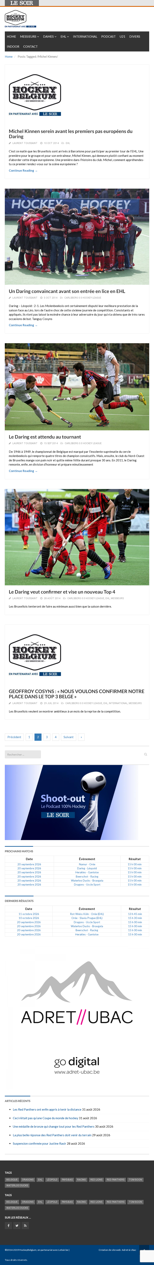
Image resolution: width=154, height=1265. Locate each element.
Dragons (27, 1179)
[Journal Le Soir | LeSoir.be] (22, 3)
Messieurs (28, 36)
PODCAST (108, 36)
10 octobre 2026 (29, 918)
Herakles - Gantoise (87, 872)
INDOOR (13, 46)
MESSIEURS (117, 598)
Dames (48, 36)
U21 (122, 36)
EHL (63, 36)
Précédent (14, 737)
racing (81, 1179)
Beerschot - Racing (87, 876)
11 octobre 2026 (29, 914)
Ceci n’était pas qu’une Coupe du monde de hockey (45, 1118)
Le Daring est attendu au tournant (45, 437)
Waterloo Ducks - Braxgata (87, 880)
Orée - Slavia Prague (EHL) (86, 918)
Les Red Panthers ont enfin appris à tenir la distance (47, 1109)
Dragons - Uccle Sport (87, 884)
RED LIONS (96, 1179)
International (85, 36)
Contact (30, 46)
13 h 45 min (135, 914)
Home (11, 36)
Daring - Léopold (87, 868)
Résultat (135, 859)
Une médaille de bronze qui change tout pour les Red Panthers (53, 1126)
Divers (134, 36)
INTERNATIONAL (118, 703)
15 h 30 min (135, 918)
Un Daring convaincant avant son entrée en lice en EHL (67, 291)
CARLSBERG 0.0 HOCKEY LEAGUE (82, 297)
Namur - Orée (87, 864)
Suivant (69, 737)
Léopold (52, 1179)
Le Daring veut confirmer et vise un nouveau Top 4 (62, 592)
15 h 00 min (135, 864)
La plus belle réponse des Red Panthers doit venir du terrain (52, 1135)
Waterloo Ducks (17, 1185)
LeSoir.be (63, 1249)
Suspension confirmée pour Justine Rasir (39, 1143)
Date (29, 859)
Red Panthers (115, 1179)
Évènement (87, 859)
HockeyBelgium (27, 1249)
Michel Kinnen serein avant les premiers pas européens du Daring (71, 133)
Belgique (12, 1179)
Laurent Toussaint (24, 143)
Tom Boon (135, 1179)
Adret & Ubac (129, 1249)
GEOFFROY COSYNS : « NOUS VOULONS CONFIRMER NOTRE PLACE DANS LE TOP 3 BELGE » (76, 693)
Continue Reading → (23, 170)
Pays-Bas (67, 1179)
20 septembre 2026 (29, 864)
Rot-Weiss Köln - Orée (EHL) (87, 914)
